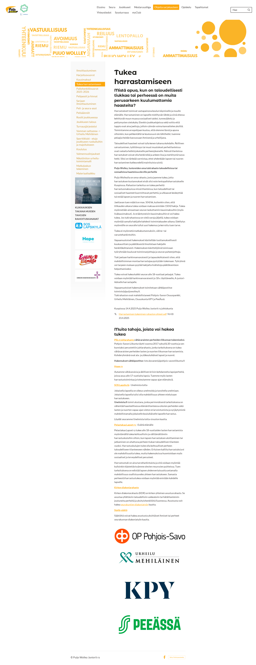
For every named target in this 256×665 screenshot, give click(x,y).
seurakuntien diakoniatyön (134, 504)
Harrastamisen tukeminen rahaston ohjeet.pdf (143, 314)
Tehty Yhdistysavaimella (177, 657)
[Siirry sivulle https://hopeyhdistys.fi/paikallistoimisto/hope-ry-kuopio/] (88, 239)
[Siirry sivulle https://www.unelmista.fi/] (88, 226)
